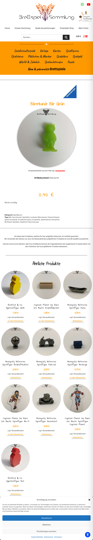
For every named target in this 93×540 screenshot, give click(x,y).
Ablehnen (46, 525)
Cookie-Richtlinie (37, 537)
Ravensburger (33, 222)
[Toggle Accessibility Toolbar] (88, 535)
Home (7, 28)
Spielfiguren (72, 51)
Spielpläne (62, 56)
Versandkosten (60, 171)
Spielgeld (77, 56)
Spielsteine (17, 56)
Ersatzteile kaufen (25, 220)
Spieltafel (25, 217)
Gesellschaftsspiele (24, 51)
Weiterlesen (77, 321)
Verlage (44, 51)
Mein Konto (83, 28)
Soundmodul (17, 217)
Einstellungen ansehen (46, 531)
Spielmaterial (46, 220)
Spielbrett (24, 222)
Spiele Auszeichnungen (45, 28)
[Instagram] (82, 4)
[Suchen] (66, 37)
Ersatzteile (36, 220)
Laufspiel (33, 217)
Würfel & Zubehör (29, 62)
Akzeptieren (46, 518)
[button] (89, 500)
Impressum (58, 537)
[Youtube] (88, 4)
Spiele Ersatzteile (11, 220)
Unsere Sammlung (22, 28)
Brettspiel (8, 222)
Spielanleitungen (53, 62)
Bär (10, 217)
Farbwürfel (55, 220)
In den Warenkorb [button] (15, 321)
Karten (57, 51)
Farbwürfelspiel (53, 217)
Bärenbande (42, 217)
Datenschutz (48, 537)
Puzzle (70, 62)
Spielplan (16, 222)
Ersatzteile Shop (67, 28)
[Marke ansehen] (70, 97)
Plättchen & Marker (39, 56)
